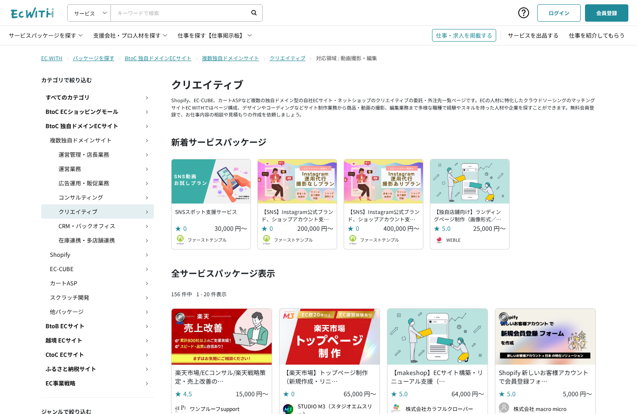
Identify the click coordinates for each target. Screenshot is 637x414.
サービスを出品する (533, 35)
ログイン (559, 12)
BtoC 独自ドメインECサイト (158, 57)
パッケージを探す (93, 57)
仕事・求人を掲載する (464, 35)
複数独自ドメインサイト (230, 57)
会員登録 (606, 12)
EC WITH (51, 57)
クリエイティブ (288, 57)
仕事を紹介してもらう (597, 35)
